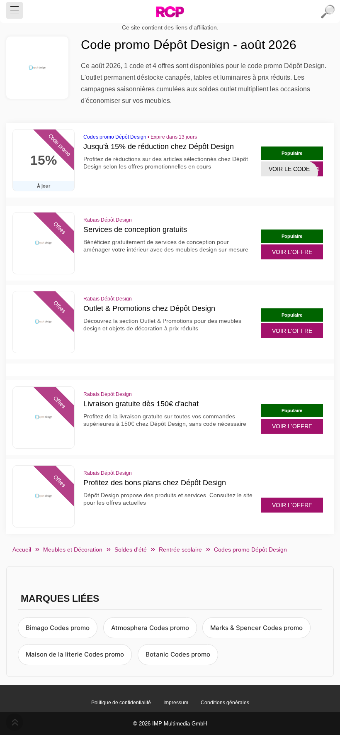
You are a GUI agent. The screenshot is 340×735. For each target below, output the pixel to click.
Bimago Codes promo (58, 628)
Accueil (21, 549)
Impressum (175, 703)
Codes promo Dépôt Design (114, 137)
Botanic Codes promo (178, 654)
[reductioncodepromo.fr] (170, 11)
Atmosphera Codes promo (150, 628)
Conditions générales (225, 703)
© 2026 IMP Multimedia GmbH (170, 723)
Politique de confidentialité (121, 703)
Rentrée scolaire (180, 549)
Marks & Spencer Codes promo (256, 628)
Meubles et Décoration (72, 549)
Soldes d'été (130, 549)
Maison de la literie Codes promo (75, 654)
